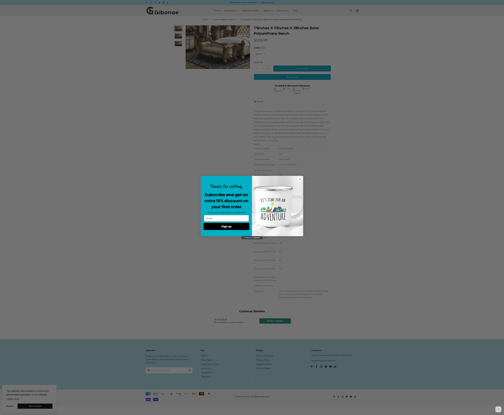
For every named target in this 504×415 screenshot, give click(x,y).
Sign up (226, 226)
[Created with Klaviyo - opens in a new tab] (252, 237)
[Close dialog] (300, 179)
